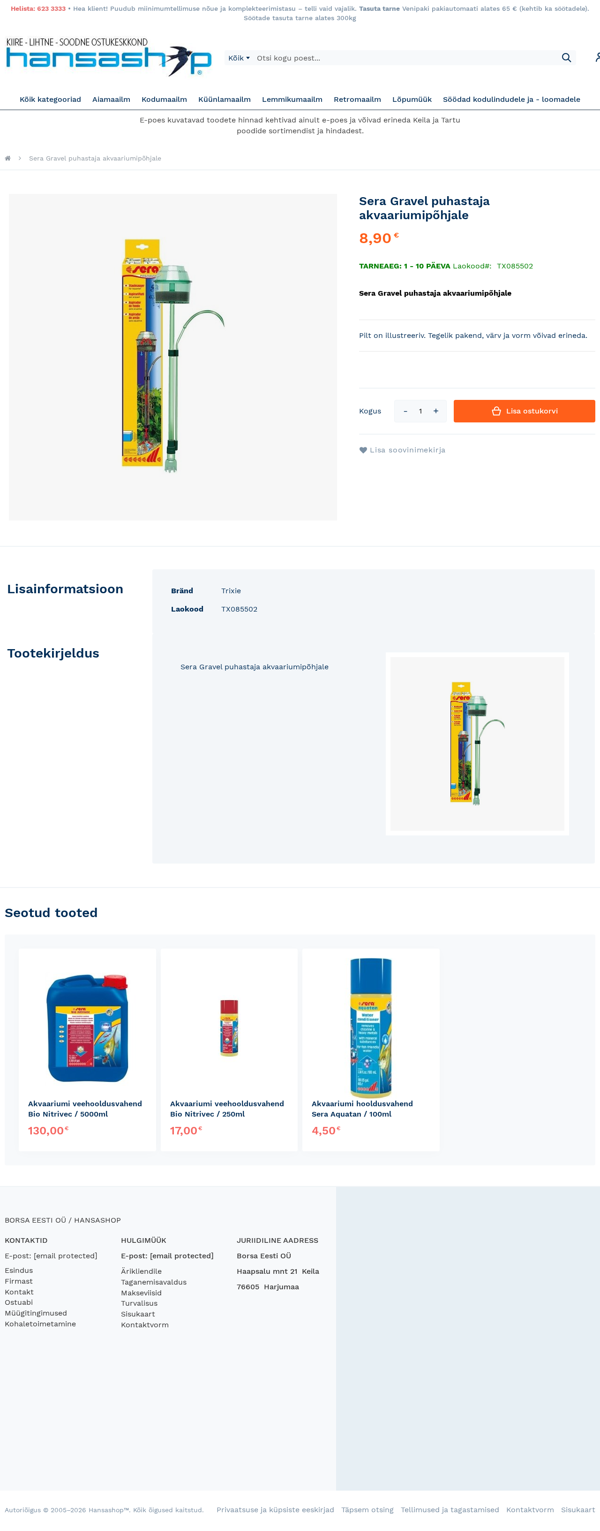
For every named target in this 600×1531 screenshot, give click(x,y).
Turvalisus (139, 1303)
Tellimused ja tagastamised (450, 1509)
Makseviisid (141, 1292)
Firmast (19, 1281)
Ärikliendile (141, 1271)
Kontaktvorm (145, 1324)
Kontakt (19, 1291)
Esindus (19, 1270)
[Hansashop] (109, 58)
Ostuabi (19, 1302)
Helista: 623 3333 (38, 8)
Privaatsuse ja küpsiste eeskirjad (275, 1509)
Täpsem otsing (367, 1509)
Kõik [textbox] (236, 58)
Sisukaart (138, 1313)
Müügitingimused (36, 1313)
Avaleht (8, 158)
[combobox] (239, 57)
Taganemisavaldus (154, 1282)
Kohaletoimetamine (40, 1323)
